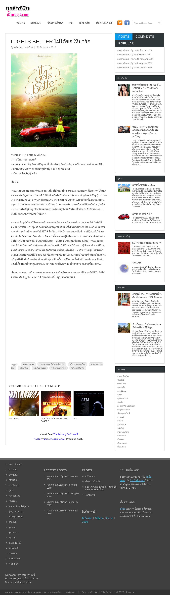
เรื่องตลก (121, 439)
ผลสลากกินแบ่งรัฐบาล (126, 406)
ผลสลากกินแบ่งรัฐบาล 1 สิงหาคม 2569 (134, 54)
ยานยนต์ (120, 417)
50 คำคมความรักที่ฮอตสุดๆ (147, 243)
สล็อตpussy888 (104, 23)
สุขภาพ (120, 420)
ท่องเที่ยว (120, 402)
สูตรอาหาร (121, 424)
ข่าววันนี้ (120, 380)
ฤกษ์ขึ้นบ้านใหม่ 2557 (143, 185)
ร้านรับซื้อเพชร (137, 480)
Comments (144, 36)
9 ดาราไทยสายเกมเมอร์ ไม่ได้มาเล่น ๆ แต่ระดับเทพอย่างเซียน (146, 88)
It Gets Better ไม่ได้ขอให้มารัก (52, 364)
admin (18, 47)
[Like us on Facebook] (127, 23)
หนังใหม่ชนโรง (40, 368)
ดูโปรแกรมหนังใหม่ (77, 364)
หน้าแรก (20, 23)
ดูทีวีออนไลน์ (122, 398)
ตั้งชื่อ (123, 508)
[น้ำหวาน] (17, 16)
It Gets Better (28, 364)
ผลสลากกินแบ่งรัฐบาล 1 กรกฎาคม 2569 (134, 63)
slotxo (85, 521)
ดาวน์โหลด (121, 391)
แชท (71, 23)
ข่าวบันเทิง (121, 383)
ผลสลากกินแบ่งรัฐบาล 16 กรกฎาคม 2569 (135, 59)
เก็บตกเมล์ (121, 435)
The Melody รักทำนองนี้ (65, 434)
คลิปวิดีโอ (121, 387)
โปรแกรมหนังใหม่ (58, 368)
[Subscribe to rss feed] (120, 23)
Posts (123, 36)
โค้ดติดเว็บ (84, 23)
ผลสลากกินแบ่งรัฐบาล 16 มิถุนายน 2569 (134, 67)
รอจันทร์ (136, 263)
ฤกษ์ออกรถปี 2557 (142, 214)
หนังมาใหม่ (24, 368)
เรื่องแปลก (121, 446)
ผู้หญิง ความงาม (123, 409)
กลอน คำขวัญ (123, 376)
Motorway (14, 419)
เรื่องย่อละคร (122, 443)
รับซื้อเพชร (87, 518)
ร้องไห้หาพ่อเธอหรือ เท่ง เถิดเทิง (50, 438)
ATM (75, 419)
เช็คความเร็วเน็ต (54, 23)
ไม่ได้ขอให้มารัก (77, 368)
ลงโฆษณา (35, 23)
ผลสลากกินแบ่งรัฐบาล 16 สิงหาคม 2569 (134, 50)
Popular (126, 43)
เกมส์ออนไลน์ (123, 432)
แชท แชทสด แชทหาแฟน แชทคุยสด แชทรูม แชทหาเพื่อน (101, 488)
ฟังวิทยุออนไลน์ (123, 413)
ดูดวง (119, 394)
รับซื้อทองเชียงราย (104, 518)
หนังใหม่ (29, 47)
